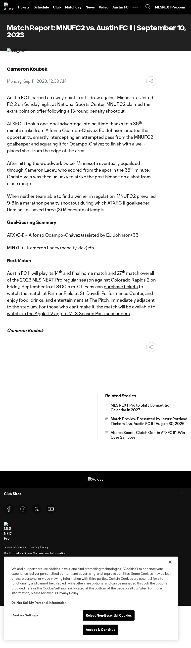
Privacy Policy (67, 593)
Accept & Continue (100, 630)
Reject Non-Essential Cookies (109, 615)
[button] (135, 7)
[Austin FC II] (8, 7)
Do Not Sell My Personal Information (39, 603)
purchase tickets (121, 286)
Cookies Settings (24, 615)
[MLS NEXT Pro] (8, 531)
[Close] (170, 562)
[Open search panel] (148, 7)
